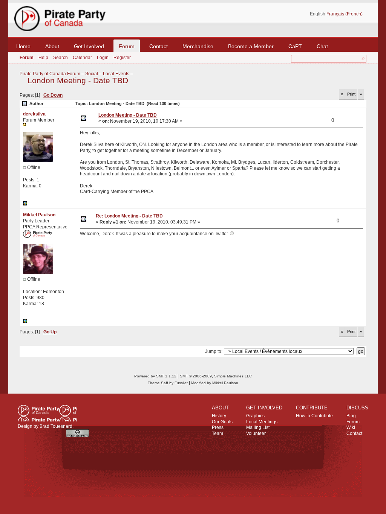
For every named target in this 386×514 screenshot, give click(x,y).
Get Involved (89, 46)
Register (122, 57)
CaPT (295, 46)
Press (218, 427)
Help (43, 57)
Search (60, 57)
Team (217, 433)
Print (351, 94)
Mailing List (258, 427)
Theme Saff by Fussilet (168, 383)
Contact (158, 46)
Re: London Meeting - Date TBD (129, 216)
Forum (127, 46)
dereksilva (34, 114)
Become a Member (251, 46)
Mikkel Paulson (39, 214)
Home (23, 46)
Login (103, 57)
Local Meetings (261, 421)
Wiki (350, 427)
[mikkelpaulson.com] (25, 321)
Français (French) (344, 14)
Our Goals (222, 421)
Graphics (255, 415)
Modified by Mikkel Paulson (214, 383)
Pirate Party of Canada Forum (50, 73)
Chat (322, 46)
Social (91, 73)
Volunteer (256, 433)
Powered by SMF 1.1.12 (155, 376)
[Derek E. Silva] (25, 204)
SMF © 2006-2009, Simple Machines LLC (216, 376)
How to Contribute (314, 415)
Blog (351, 415)
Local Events (116, 73)
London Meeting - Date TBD (78, 80)
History (219, 415)
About (52, 46)
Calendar (82, 57)
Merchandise (197, 46)
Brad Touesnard (56, 426)
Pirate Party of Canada (47, 413)
